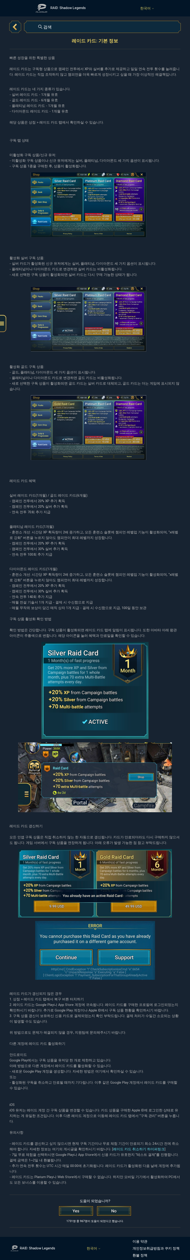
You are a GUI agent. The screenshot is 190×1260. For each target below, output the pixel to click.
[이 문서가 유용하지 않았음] (114, 1211)
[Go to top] (179, 1242)
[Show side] (3, 323)
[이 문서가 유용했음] (76, 1211)
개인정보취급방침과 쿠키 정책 (156, 1248)
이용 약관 (140, 1241)
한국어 (146, 8)
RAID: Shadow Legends (37, 1248)
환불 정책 (140, 1255)
